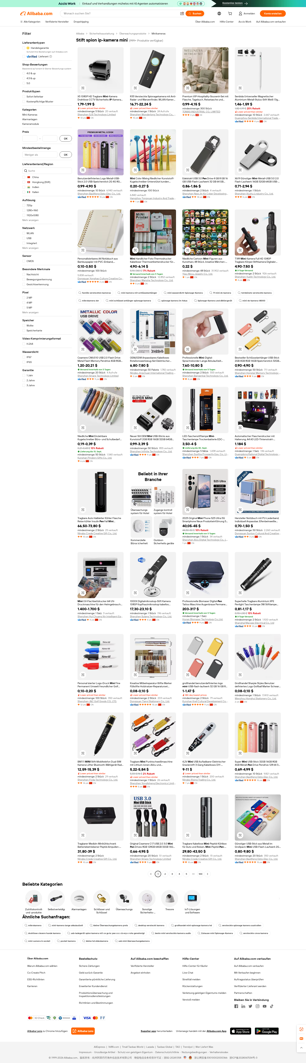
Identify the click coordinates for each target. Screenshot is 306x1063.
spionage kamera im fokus (174, 300)
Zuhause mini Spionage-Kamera (217, 933)
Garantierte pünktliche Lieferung (97, 979)
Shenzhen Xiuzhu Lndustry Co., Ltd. (254, 193)
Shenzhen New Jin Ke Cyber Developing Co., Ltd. (205, 193)
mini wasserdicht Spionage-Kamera (185, 293)
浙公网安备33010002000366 (210, 1057)
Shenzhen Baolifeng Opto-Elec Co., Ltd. (99, 193)
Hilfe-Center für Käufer (195, 965)
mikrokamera (34, 925)
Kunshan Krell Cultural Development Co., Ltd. (205, 701)
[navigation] (47, 454)
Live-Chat (187, 972)
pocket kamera (68, 941)
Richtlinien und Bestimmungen (96, 1002)
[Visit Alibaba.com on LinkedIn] (243, 1006)
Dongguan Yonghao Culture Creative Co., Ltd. (101, 278)
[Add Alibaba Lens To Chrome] (83, 1031)
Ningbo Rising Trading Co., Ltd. (199, 779)
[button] (182, 13)
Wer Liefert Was (204, 1046)
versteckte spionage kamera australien (241, 925)
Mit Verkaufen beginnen (247, 972)
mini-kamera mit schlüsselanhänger (139, 293)
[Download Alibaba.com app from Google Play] (267, 1031)
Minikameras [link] (159, 33)
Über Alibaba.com (37, 958)
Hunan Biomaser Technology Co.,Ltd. (202, 619)
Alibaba (80, 33)
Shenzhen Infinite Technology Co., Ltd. (151, 451)
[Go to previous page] (151, 874)
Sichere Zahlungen (89, 965)
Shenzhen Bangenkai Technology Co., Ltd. (205, 375)
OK (65, 138)
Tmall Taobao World (132, 1046)
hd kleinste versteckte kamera (256, 293)
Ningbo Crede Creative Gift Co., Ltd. (97, 533)
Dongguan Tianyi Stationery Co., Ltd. (150, 701)
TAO (177, 1046)
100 (200, 874)
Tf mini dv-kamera (222, 293)
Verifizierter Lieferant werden (250, 986)
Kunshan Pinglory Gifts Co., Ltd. (95, 457)
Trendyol (187, 1046)
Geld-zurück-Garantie (91, 972)
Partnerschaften (243, 992)
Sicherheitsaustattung (101, 33)
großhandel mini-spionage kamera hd (193, 925)
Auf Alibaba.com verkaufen (249, 965)
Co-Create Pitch (36, 972)
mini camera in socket (39, 941)
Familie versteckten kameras (96, 293)
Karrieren (32, 986)
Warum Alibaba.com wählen (42, 965)
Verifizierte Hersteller (142, 965)
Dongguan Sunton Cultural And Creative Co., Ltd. (258, 533)
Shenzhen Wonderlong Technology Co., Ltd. (153, 114)
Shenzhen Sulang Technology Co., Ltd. (151, 616)
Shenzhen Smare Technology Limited (98, 375)
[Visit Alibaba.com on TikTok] (272, 1006)
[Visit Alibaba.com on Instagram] (257, 1006)
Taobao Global (164, 1046)
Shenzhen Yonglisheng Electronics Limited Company (153, 783)
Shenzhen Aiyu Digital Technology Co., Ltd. (205, 539)
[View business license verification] (185, 1057)
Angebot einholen (140, 972)
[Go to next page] (207, 874)
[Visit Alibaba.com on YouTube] (264, 1006)
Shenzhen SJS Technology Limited (97, 114)
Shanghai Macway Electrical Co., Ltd (254, 622)
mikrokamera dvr (90, 300)
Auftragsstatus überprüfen (249, 979)
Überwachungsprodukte (132, 33)
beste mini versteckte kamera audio (173, 933)
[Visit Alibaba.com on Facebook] (236, 1006)
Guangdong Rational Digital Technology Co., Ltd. (258, 454)
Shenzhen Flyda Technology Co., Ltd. (98, 779)
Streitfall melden (191, 979)
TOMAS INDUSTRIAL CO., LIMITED (201, 111)
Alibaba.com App (216, 1031)
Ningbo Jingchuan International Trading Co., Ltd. (153, 372)
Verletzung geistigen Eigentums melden (204, 992)
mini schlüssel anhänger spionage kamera (130, 300)
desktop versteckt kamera (151, 925)
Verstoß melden (191, 999)
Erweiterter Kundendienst (93, 986)
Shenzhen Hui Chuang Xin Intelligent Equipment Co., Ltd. (101, 616)
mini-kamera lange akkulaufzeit (67, 925)
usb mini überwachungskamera (134, 941)
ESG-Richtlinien (35, 979)
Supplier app (148, 1031)
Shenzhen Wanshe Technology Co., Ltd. (151, 280)
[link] (301, 1029)
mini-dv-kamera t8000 (253, 300)
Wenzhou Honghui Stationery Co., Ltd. (255, 698)
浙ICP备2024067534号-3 (243, 1057)
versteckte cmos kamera (255, 933)
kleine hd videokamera (97, 941)
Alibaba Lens (34, 1031)
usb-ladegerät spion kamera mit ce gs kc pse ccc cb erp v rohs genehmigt (108, 933)
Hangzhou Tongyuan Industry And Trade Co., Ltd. (153, 198)
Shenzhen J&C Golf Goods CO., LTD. (97, 701)
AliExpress (99, 1046)
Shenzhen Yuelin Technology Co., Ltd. (255, 276)
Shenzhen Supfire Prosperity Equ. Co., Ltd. (205, 454)
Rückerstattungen (192, 986)
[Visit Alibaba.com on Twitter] (250, 1006)
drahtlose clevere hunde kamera (44, 933)
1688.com (113, 1046)
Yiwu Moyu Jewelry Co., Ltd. (197, 273)
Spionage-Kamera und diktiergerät (215, 300)
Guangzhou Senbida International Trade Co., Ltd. (258, 118)
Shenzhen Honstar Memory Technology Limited (258, 372)
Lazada (150, 1046)
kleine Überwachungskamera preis (110, 925)
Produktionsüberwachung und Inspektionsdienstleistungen (95, 994)
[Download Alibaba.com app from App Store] (240, 1031)
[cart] (230, 14)
